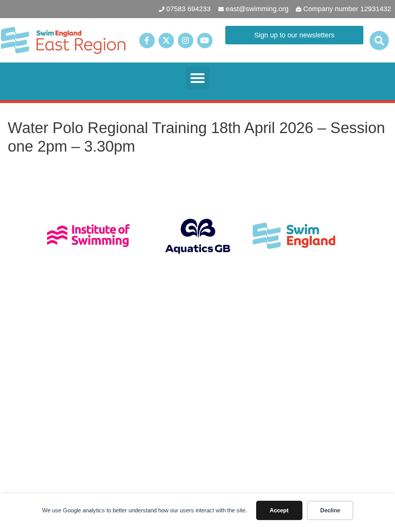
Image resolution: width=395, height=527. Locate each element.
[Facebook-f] (147, 40)
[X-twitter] (166, 40)
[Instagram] (185, 40)
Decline (330, 510)
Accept (279, 510)
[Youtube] (205, 40)
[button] (379, 40)
